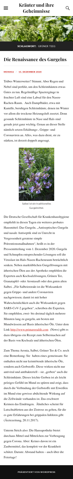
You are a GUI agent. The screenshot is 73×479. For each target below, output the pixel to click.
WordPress (47, 472)
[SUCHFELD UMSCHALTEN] (67, 8)
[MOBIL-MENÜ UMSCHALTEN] (6, 8)
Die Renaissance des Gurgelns (35, 59)
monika (9, 71)
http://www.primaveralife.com (29, 329)
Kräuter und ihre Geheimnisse (36, 8)
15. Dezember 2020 (30, 71)
